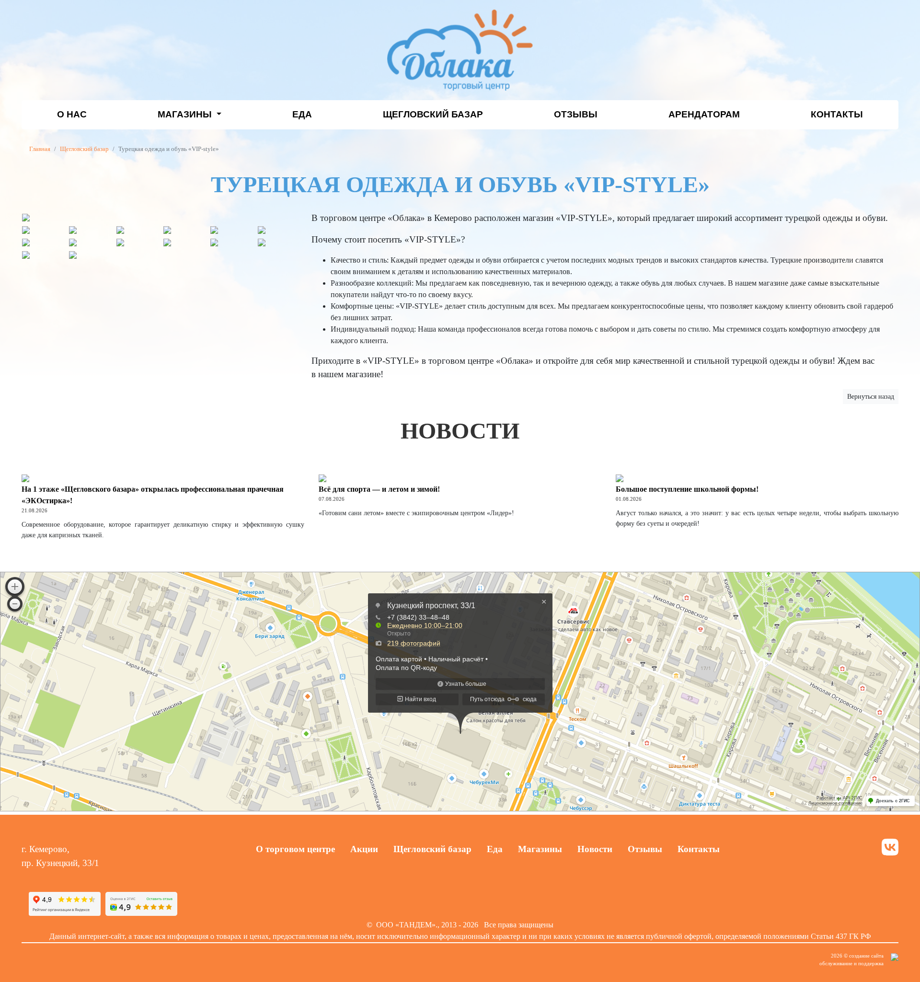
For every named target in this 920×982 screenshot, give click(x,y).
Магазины (186, 114)
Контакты (837, 114)
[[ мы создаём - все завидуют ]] (894, 959)
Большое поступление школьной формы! (687, 489)
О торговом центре (295, 849)
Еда (302, 114)
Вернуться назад (870, 396)
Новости (594, 849)
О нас (72, 114)
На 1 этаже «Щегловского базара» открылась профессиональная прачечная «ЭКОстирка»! (153, 495)
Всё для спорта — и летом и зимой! (379, 489)
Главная (39, 149)
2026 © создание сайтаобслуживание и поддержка (851, 960)
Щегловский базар (433, 114)
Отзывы (576, 114)
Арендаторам (704, 114)
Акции (364, 849)
